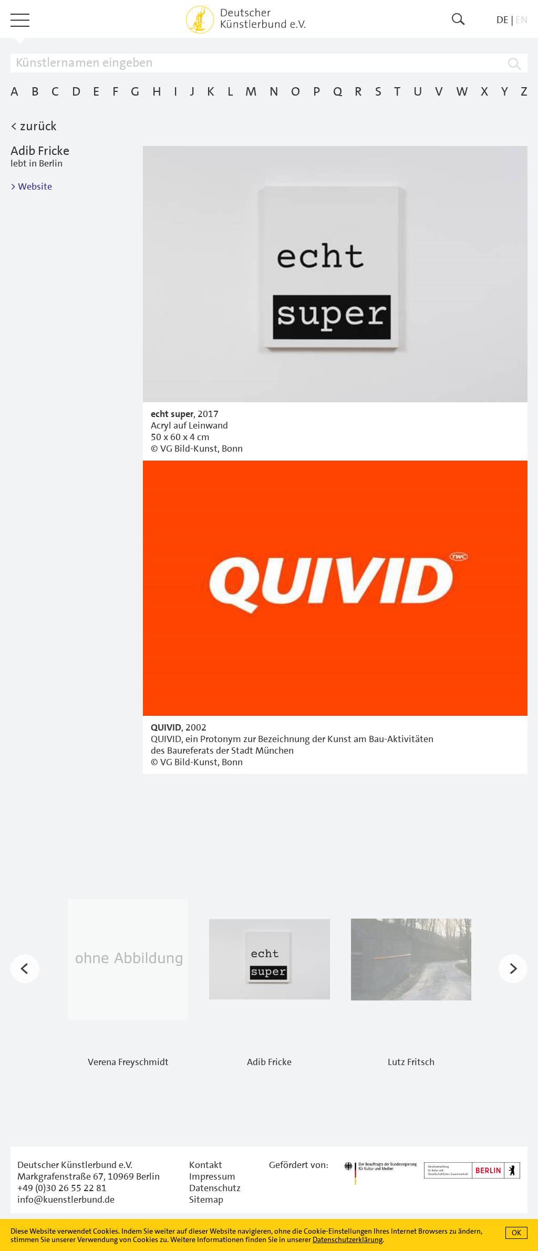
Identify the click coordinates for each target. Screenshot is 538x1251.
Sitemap (206, 1199)
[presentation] (25, 969)
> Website (31, 186)
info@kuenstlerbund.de (66, 1199)
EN (521, 19)
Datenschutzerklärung (347, 1239)
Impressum (212, 1176)
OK (516, 1232)
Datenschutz (215, 1188)
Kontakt (205, 1165)
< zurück (34, 126)
